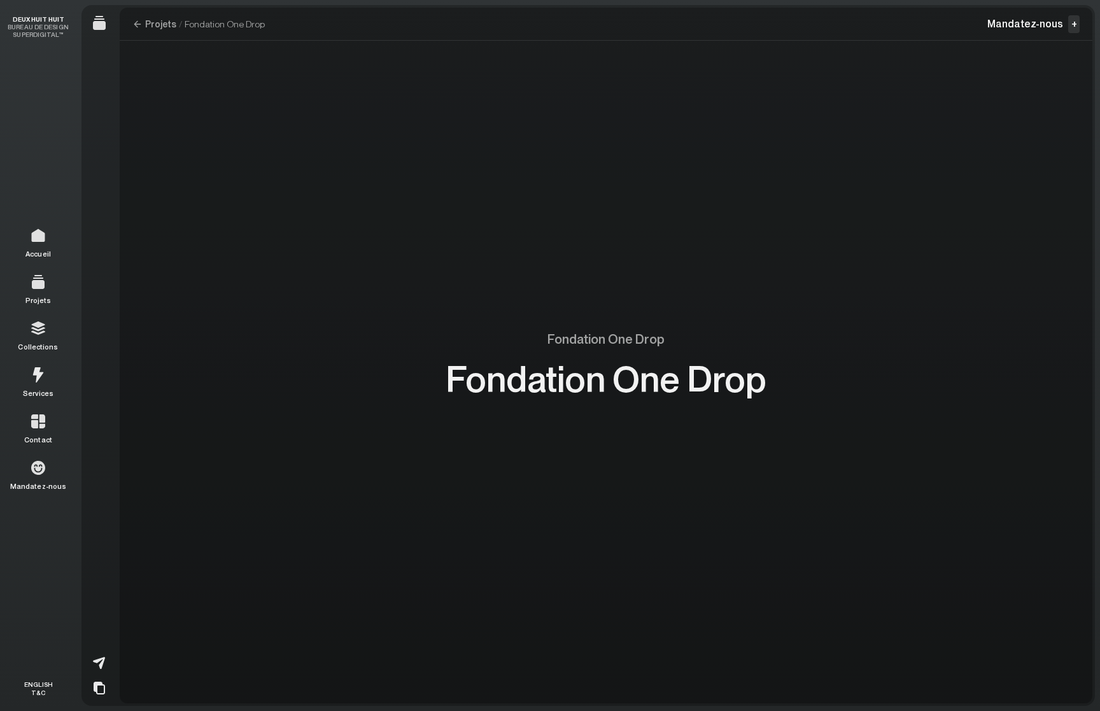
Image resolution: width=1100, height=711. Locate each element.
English (38, 684)
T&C (38, 692)
